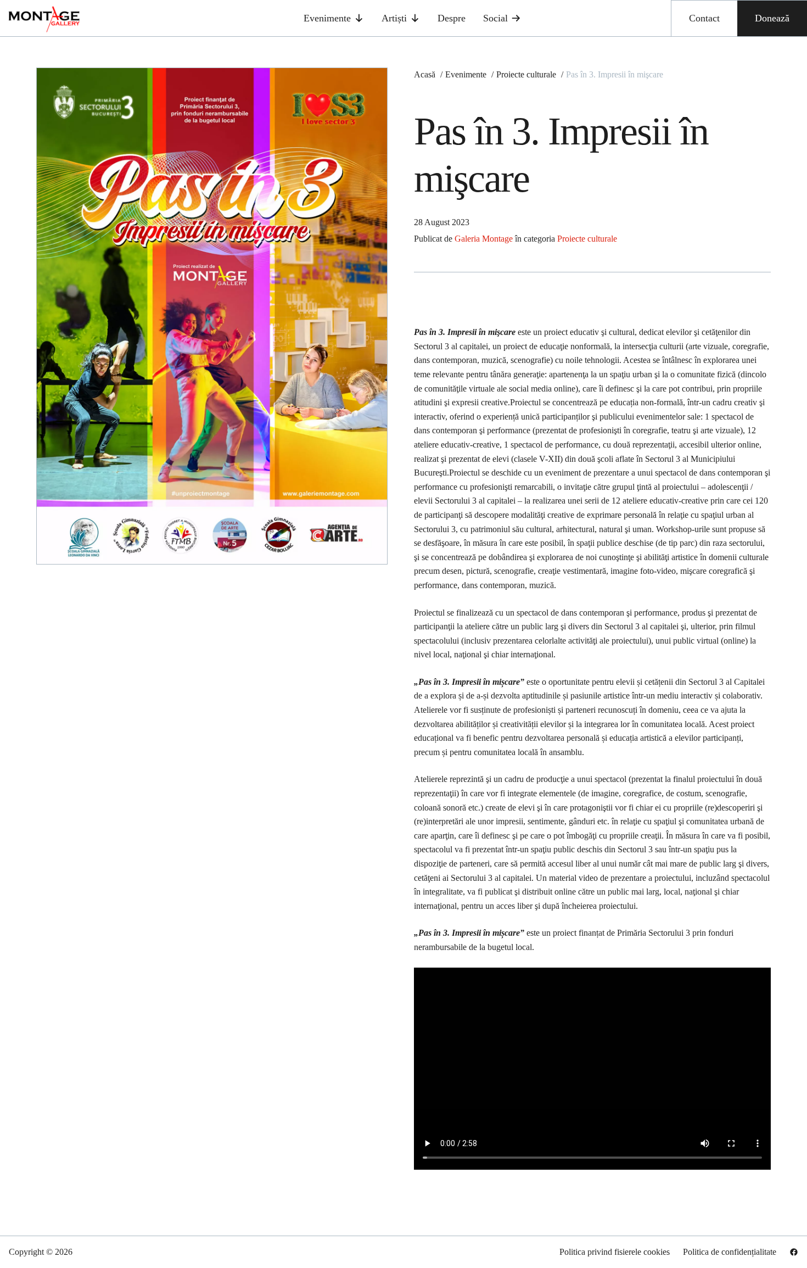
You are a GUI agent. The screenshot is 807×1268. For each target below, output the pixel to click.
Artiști (394, 18)
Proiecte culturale (587, 238)
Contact (704, 18)
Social (495, 18)
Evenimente (327, 18)
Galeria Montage (484, 238)
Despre (452, 18)
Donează (772, 18)
